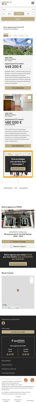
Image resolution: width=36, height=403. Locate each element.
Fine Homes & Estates (8, 373)
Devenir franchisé (7, 365)
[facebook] (3, 323)
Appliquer (18, 19)
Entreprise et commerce (9, 369)
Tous (3, 13)
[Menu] (32, 2)
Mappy (17, 307)
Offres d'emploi (6, 360)
